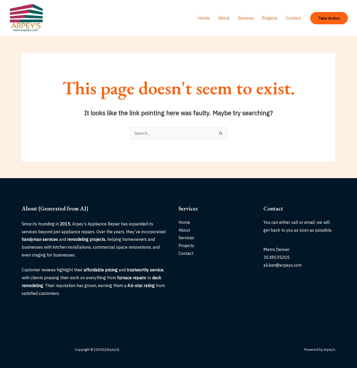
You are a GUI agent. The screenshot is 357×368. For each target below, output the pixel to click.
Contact (293, 18)
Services (246, 18)
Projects (270, 18)
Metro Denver (276, 249)
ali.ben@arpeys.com (282, 265)
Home (204, 18)
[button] (329, 18)
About (223, 18)
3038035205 (276, 257)
